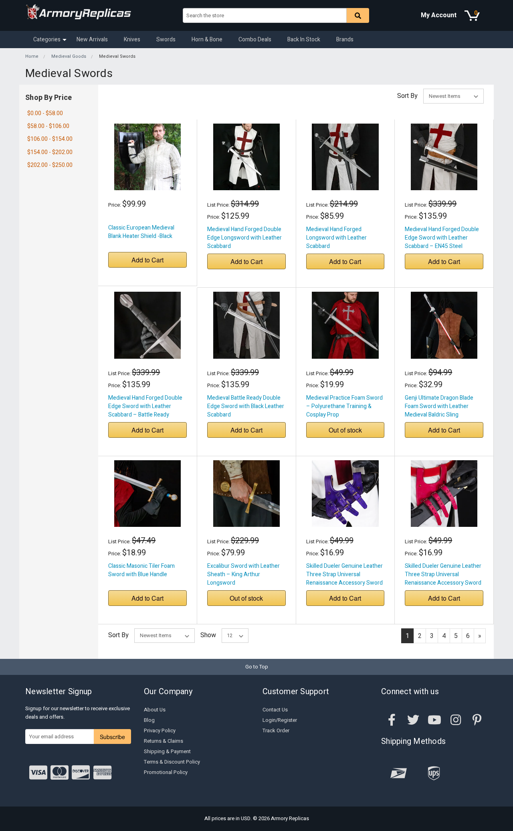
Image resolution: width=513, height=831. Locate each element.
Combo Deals (254, 39)
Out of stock (345, 430)
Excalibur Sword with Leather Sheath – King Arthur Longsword (243, 574)
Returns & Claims (163, 741)
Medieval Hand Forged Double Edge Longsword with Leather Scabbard (244, 237)
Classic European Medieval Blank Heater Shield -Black (141, 231)
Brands (344, 39)
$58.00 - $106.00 (48, 126)
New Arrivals (92, 39)
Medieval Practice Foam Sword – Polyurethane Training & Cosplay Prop (344, 406)
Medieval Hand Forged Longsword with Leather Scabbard (336, 237)
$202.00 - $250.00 (50, 165)
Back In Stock (303, 39)
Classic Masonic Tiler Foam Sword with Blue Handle (141, 570)
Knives (132, 39)
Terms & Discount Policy (172, 762)
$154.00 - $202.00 (50, 152)
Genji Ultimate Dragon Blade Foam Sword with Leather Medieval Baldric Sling (439, 406)
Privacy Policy (160, 730)
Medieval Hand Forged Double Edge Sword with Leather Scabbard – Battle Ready (145, 406)
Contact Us (275, 709)
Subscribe (112, 737)
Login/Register (280, 720)
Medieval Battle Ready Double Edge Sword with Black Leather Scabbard (245, 406)
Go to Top (256, 666)
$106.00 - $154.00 (50, 139)
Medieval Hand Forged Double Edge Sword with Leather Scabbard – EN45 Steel (442, 237)
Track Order (276, 730)
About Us (155, 709)
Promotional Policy (166, 772)
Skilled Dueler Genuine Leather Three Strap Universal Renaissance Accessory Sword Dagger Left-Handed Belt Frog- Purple (344, 583)
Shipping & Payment (167, 751)
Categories (47, 39)
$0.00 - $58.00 (45, 113)
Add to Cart (147, 259)
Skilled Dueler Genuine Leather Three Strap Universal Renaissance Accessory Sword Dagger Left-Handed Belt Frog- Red (443, 583)
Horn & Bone (207, 39)
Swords (166, 39)
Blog (149, 720)
